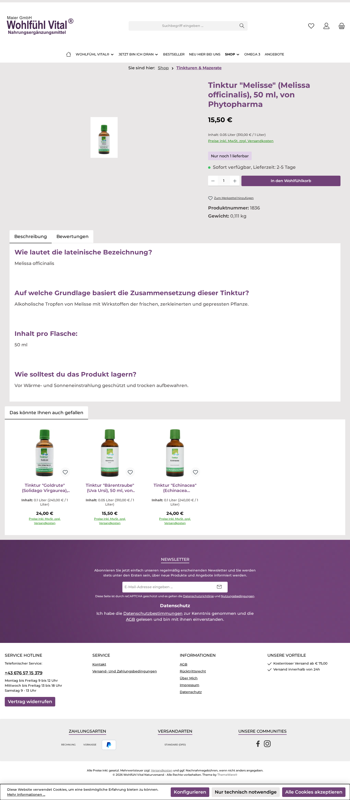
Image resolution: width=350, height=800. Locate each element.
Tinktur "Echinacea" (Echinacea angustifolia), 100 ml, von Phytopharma (175, 488)
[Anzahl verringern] (213, 181)
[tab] (31, 236)
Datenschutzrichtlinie (198, 596)
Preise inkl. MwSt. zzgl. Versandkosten (241, 141)
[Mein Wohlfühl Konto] (326, 26)
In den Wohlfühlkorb (291, 181)
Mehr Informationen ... (26, 794)
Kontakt (99, 664)
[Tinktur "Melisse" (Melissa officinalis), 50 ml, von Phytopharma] (104, 137)
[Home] (68, 54)
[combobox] (183, 26)
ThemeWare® (227, 774)
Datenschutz (191, 692)
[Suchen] (242, 26)
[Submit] (219, 587)
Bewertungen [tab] (72, 236)
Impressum (189, 685)
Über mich (189, 678)
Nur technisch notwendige (246, 792)
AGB (130, 619)
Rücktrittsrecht (193, 671)
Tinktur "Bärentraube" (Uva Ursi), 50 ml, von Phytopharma (110, 488)
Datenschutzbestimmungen (153, 613)
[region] (104, 137)
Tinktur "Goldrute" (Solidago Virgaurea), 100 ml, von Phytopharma (45, 488)
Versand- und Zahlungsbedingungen (124, 671)
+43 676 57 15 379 (23, 673)
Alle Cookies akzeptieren (313, 792)
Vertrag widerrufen (30, 701)
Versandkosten (161, 770)
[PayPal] (108, 745)
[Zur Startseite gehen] (39, 26)
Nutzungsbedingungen (237, 596)
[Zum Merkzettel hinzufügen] (65, 472)
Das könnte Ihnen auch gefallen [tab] (46, 412)
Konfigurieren (190, 792)
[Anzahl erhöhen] (235, 181)
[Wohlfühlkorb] (340, 26)
